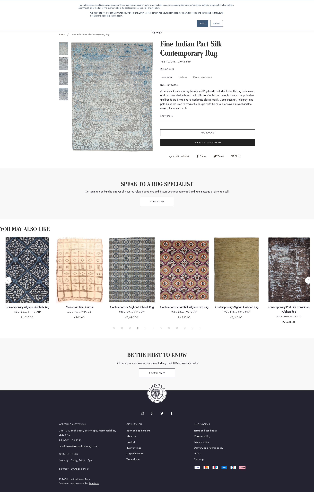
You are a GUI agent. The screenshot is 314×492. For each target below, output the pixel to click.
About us (131, 436)
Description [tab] (167, 76)
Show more (166, 115)
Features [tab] (183, 76)
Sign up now (157, 372)
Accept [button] (203, 23)
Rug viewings (133, 447)
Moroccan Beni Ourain (80, 307)
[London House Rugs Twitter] (162, 413)
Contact (130, 442)
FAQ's (197, 453)
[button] (112, 96)
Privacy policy (201, 442)
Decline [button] (216, 23)
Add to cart (208, 132)
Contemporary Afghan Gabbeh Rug (27, 307)
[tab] (63, 48)
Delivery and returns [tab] (202, 76)
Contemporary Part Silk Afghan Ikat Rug (184, 307)
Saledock (94, 483)
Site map (199, 459)
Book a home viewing (207, 142)
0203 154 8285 (72, 440)
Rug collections (134, 453)
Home (62, 34)
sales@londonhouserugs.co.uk (82, 446)
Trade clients (133, 459)
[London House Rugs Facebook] (171, 413)
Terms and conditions (205, 430)
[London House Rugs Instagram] (142, 413)
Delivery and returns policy (208, 447)
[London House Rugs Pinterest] (152, 413)
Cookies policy (202, 436)
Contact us (157, 201)
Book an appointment (138, 430)
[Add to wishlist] (9, 243)
